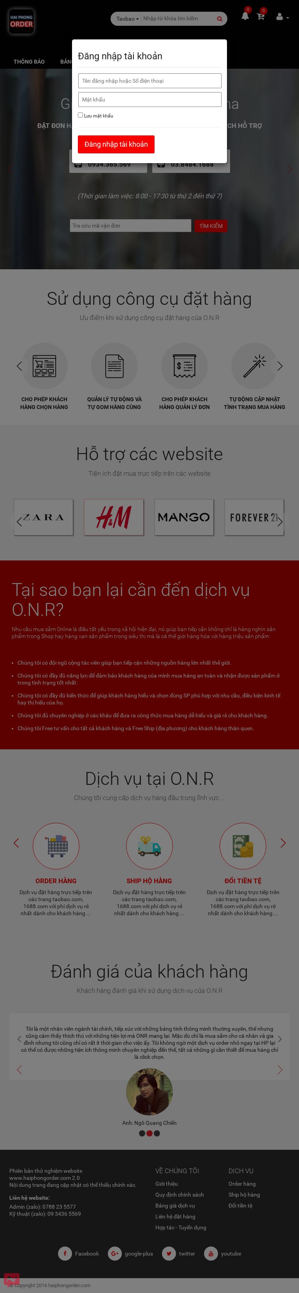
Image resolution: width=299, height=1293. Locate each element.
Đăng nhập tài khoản (116, 144)
